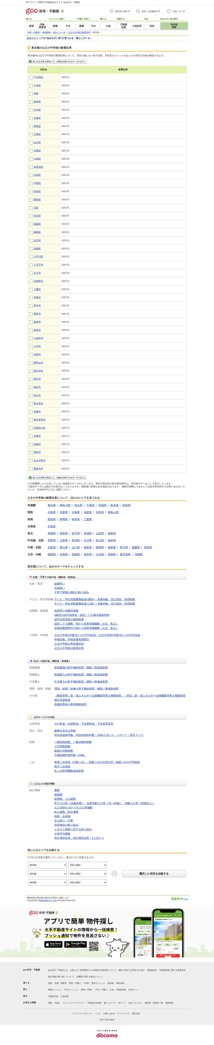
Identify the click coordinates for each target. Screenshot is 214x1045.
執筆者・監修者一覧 (154, 1003)
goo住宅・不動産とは (58, 970)
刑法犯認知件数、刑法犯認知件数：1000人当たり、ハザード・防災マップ (98, 735)
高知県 (148, 547)
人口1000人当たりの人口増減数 (73, 807)
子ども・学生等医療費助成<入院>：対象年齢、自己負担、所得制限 (94, 603)
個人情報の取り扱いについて (61, 976)
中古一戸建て (101, 990)
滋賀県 (88, 512)
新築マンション (55, 990)
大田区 (37, 158)
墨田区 (37, 126)
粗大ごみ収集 (62, 766)
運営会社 (136, 1013)
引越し (58, 1003)
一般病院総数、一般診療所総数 (73, 742)
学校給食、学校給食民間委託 (71, 639)
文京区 (37, 109)
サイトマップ (124, 1013)
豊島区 (37, 199)
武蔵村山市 (39, 427)
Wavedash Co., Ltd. (48, 900)
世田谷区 (38, 167)
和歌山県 (113, 512)
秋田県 (64, 533)
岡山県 (64, 547)
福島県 (112, 533)
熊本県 (88, 554)
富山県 (100, 540)
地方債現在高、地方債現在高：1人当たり (79, 838)
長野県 (52, 540)
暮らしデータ (110, 1003)
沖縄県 (139, 554)
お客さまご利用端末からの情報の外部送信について (93, 970)
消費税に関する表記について (90, 976)
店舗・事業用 (61, 983)
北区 (36, 207)
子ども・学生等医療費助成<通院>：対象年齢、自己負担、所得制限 (94, 599)
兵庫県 (64, 512)
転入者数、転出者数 (66, 812)
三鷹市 (37, 289)
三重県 (88, 519)
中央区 (37, 85)
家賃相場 (120, 983)
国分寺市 (38, 371)
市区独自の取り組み (66, 825)
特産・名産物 (62, 816)
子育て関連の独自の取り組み (71, 592)
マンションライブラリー (74, 1003)
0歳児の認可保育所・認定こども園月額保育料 (81, 615)
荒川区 (37, 215)
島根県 (100, 547)
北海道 (52, 526)
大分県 (100, 554)
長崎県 (76, 554)
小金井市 (38, 338)
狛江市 (37, 395)
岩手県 (76, 533)
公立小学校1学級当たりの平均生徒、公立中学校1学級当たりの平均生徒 (97, 635)
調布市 (37, 322)
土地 (112, 990)
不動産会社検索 (94, 1003)
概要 (57, 790)
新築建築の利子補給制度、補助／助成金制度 (81, 667)
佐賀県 (64, 554)
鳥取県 (88, 547)
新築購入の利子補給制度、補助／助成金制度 (81, 674)
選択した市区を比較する (154, 873)
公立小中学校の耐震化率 (69, 648)
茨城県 (102, 505)
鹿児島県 (125, 554)
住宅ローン (133, 990)
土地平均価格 (62, 833)
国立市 (37, 379)
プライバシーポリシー (82, 1013)
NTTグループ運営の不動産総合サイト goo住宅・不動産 (53, 2)
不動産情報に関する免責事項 (172, 970)
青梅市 (37, 297)
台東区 (37, 118)
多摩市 (37, 436)
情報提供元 (152, 970)
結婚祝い (59, 583)
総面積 (58, 794)
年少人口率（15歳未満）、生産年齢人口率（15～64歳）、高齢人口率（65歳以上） (104, 803)
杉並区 (37, 191)
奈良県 (100, 512)
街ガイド (122, 1003)
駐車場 (111, 983)
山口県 (76, 547)
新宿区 (37, 101)
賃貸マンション (98, 983)
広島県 (52, 547)
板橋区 (37, 224)
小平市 (37, 346)
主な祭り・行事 (63, 820)
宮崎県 (112, 554)
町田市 (37, 330)
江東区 (37, 134)
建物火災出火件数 (65, 730)
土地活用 (65, 996)
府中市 (37, 305)
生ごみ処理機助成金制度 (69, 770)
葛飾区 (37, 248)
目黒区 (37, 150)
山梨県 (64, 540)
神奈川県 (65, 505)
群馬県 (127, 505)
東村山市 (38, 362)
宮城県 (88, 533)
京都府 (76, 512)
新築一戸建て (87, 990)
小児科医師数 (62, 746)
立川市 (37, 273)
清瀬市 (37, 411)
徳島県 (112, 547)
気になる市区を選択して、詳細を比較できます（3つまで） (59, 61)
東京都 (52, 505)
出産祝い (59, 588)
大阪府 (52, 512)
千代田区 (38, 77)
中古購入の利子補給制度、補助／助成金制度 (81, 681)
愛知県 (52, 519)
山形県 (100, 533)
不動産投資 (121, 990)
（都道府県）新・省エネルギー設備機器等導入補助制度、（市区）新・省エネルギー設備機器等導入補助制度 (119, 695)
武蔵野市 (38, 281)
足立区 (37, 240)
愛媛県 (136, 547)
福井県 (112, 540)
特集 (50, 1003)
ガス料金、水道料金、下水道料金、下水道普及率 (83, 723)
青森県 (52, 533)
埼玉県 (78, 505)
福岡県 (52, 554)
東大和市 (38, 403)
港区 (36, 93)
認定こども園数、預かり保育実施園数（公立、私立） (86, 623)
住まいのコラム (135, 1003)
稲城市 (37, 444)
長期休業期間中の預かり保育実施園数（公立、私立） (86, 628)
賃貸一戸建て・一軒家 (79, 983)
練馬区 (37, 232)
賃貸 (50, 983)
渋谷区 (37, 175)
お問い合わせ (109, 1013)
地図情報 (169, 1003)
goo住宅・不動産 (31, 969)
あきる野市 (39, 460)
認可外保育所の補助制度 (69, 619)
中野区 (37, 183)
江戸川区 (38, 256)
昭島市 (37, 313)
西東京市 (38, 468)
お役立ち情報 (29, 1002)
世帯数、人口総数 (65, 798)
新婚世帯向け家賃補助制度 (70, 704)
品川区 (37, 142)
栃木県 (115, 505)
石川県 (88, 540)
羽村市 (37, 452)
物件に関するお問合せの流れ (132, 970)
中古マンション (72, 990)
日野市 (37, 354)
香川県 (124, 547)
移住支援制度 (62, 700)
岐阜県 (76, 519)
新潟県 (76, 540)
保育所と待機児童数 (66, 610)
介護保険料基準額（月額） (70, 755)
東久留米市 (39, 419)
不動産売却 (53, 996)
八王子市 (38, 264)
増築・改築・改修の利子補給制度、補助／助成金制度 (86, 688)
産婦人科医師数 (63, 750)
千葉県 (90, 505)
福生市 (37, 387)
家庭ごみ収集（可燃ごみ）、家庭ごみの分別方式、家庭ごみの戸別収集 (97, 762)
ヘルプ (98, 1013)
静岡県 (64, 519)
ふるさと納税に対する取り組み (73, 829)
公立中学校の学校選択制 (69, 643)
